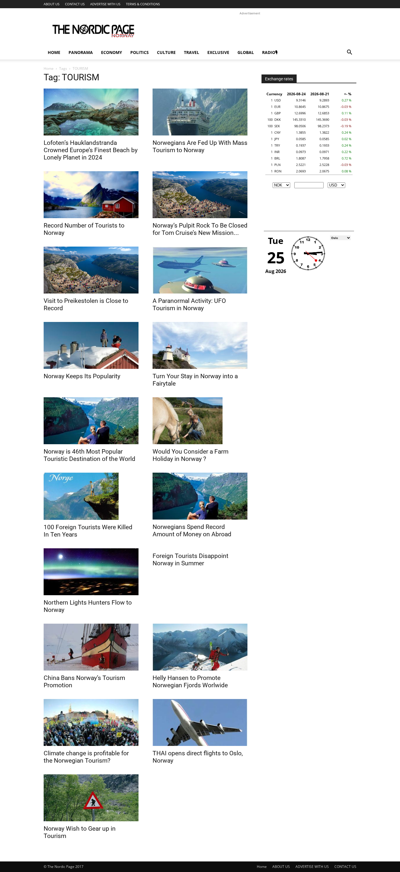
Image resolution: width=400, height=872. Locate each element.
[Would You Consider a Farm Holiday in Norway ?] (200, 420)
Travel (191, 52)
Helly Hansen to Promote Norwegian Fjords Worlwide (190, 681)
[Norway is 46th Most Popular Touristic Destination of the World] (91, 420)
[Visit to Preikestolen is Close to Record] (91, 270)
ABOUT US (51, 4)
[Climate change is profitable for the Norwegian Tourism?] (91, 722)
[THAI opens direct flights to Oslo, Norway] (200, 722)
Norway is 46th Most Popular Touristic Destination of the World (89, 455)
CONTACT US (75, 4)
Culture (166, 52)
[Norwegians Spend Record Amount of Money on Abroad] (200, 496)
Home (54, 52)
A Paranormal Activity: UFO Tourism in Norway (189, 304)
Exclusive (218, 52)
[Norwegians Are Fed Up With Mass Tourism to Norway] (200, 112)
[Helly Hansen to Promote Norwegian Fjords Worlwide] (200, 647)
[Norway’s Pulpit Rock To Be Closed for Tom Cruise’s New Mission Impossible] (200, 194)
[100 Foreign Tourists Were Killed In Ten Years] (91, 496)
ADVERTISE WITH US (105, 4)
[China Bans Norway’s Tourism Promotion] (91, 647)
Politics (139, 52)
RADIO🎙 (270, 52)
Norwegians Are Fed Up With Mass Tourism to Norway (200, 146)
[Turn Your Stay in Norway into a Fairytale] (200, 345)
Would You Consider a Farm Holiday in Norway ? (190, 455)
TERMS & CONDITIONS (143, 4)
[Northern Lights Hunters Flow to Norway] (91, 571)
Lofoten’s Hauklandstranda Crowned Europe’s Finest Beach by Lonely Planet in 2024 (91, 150)
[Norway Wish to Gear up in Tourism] (91, 797)
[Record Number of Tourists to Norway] (91, 194)
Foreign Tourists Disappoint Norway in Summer (190, 559)
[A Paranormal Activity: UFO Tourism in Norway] (200, 270)
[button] (349, 53)
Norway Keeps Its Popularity (82, 376)
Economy (111, 52)
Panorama (81, 52)
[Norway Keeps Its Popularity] (91, 345)
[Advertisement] (249, 29)
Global (245, 52)
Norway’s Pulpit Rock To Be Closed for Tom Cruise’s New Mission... (200, 229)
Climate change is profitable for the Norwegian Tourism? (86, 757)
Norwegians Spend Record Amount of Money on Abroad (192, 530)
